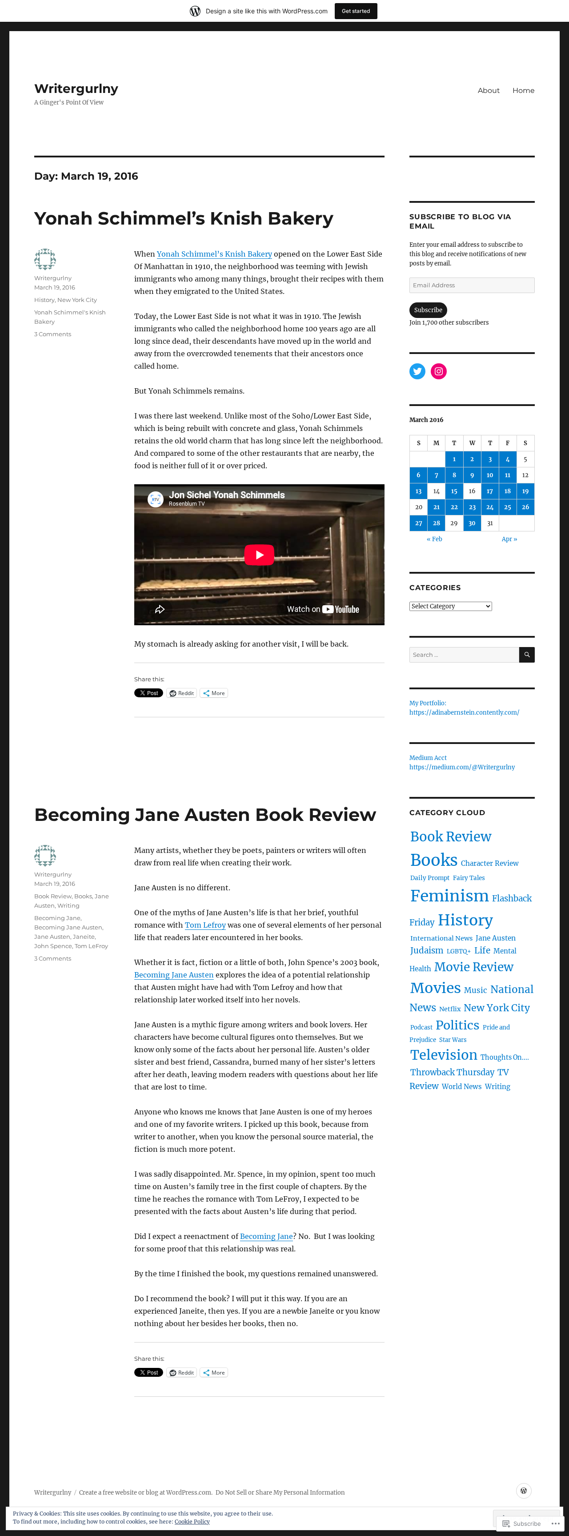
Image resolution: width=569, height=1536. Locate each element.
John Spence (53, 945)
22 (454, 507)
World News (462, 1086)
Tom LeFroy (91, 945)
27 (418, 523)
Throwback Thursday (452, 1072)
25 (507, 507)
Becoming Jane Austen (174, 974)
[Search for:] (464, 655)
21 (436, 507)
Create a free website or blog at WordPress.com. (145, 1492)
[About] (524, 1491)
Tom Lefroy (205, 925)
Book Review (53, 896)
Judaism (427, 950)
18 (508, 491)
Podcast (421, 1027)
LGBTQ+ (459, 951)
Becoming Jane (266, 1236)
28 (436, 523)
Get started (356, 11)
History (44, 299)
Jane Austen (52, 936)
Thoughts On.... (505, 1057)
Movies (435, 988)
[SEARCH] (527, 655)
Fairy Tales (469, 878)
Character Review (490, 863)
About (489, 90)
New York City (77, 299)
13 (418, 491)
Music (475, 990)
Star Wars (453, 1040)
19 (525, 491)
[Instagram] (439, 371)
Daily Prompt (430, 878)
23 (472, 507)
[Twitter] (417, 371)
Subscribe (428, 310)
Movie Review (473, 967)
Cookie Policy (192, 1521)
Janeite (84, 936)
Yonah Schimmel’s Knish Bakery (183, 218)
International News (441, 938)
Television (443, 1055)
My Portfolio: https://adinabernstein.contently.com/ (464, 708)
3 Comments (52, 334)
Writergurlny (76, 88)
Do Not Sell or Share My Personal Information (280, 1492)
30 (472, 523)
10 (490, 475)
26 (525, 507)
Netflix (450, 1009)
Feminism (449, 896)
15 (454, 491)
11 (507, 475)
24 (490, 507)
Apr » (509, 539)
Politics (458, 1025)
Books (83, 896)
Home (524, 90)
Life (482, 950)
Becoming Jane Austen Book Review (205, 814)
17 (490, 491)
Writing (68, 905)
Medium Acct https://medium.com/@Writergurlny (462, 763)
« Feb (434, 539)
